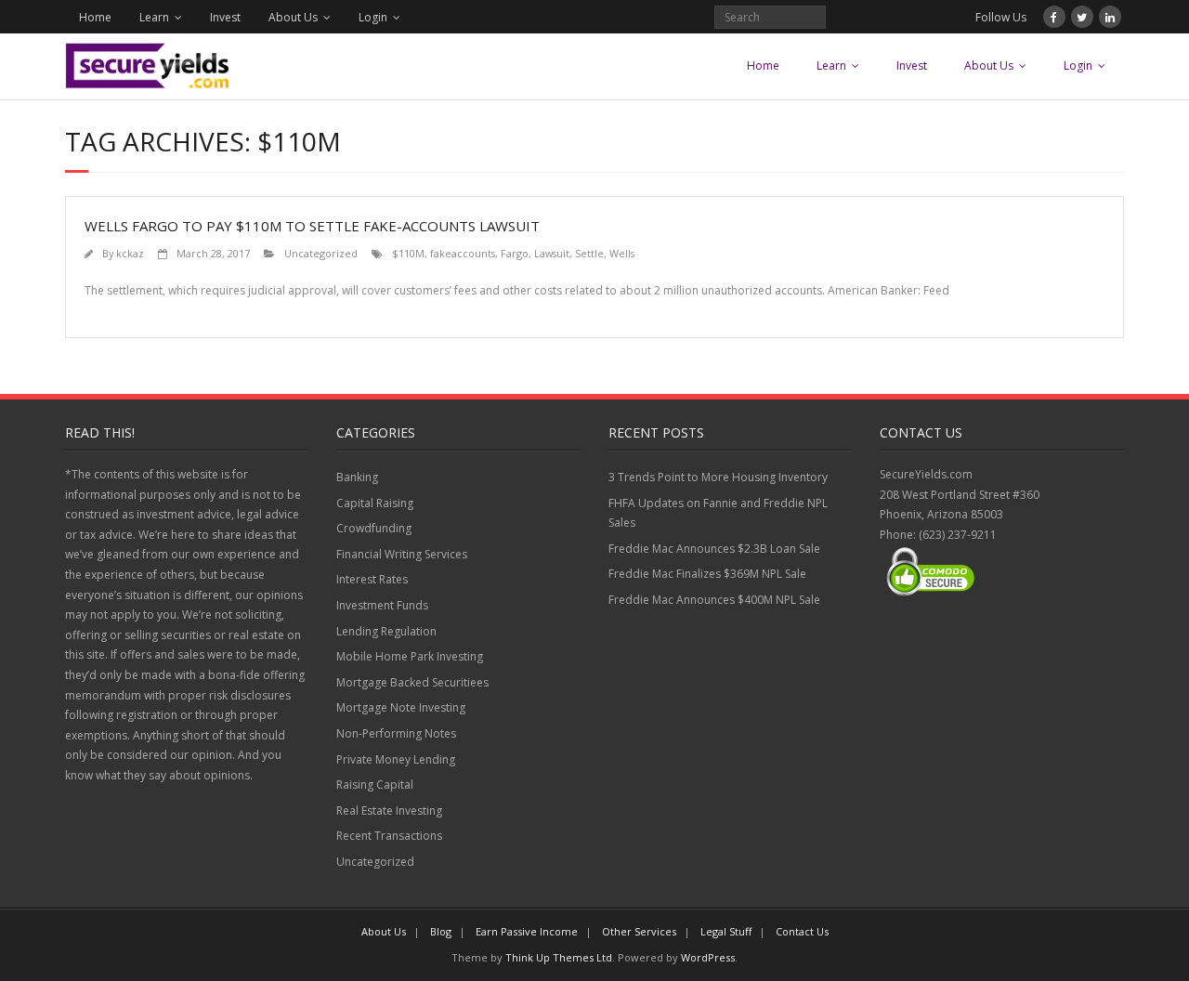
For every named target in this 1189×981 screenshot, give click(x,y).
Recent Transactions (389, 836)
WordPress (708, 957)
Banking (357, 477)
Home (95, 17)
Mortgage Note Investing (400, 707)
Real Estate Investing (389, 810)
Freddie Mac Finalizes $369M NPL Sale (707, 574)
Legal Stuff (725, 931)
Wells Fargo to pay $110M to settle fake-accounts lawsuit (312, 225)
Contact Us (802, 931)
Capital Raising (374, 503)
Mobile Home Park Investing (409, 656)
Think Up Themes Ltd (558, 957)
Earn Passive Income (527, 931)
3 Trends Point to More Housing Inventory (718, 477)
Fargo (515, 253)
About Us (293, 17)
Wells (621, 253)
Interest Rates (372, 579)
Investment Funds (382, 605)
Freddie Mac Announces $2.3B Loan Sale (714, 548)
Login (373, 17)
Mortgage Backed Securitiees (412, 682)
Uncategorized (321, 253)
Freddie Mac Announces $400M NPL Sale (714, 600)
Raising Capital (374, 784)
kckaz (130, 253)
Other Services (639, 931)
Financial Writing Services (401, 554)
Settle (589, 253)
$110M (408, 253)
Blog (440, 931)
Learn (154, 17)
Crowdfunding (374, 528)
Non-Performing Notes (396, 733)
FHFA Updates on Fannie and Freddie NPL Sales (718, 513)
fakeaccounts (462, 253)
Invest (225, 17)
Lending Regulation (386, 631)
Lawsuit (551, 253)
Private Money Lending (395, 759)
